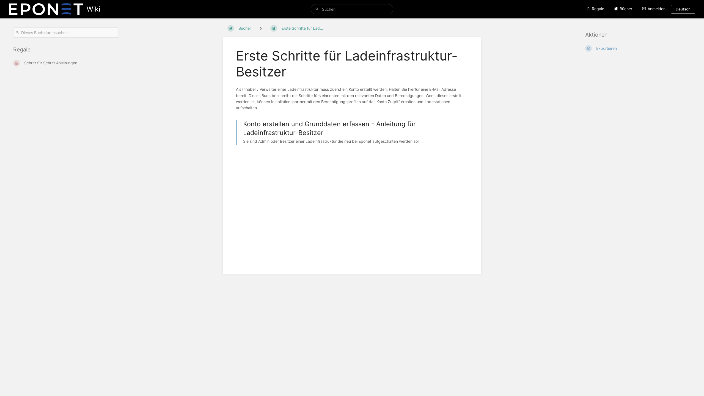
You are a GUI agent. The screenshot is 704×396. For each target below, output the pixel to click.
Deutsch (683, 9)
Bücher (626, 8)
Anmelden (657, 8)
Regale (598, 8)
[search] (352, 9)
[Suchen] (317, 9)
